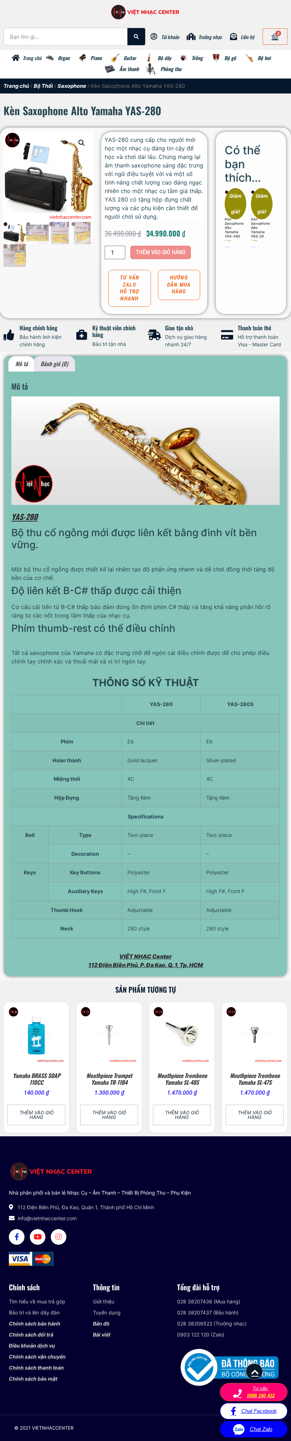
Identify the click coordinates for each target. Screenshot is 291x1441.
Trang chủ (32, 58)
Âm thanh (129, 69)
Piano (96, 58)
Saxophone (71, 86)
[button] (81, 143)
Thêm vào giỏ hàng (160, 252)
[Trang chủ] (15, 58)
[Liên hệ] (233, 36)
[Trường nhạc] (191, 36)
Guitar (129, 58)
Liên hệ (247, 37)
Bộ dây (164, 58)
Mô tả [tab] (21, 363)
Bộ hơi (264, 58)
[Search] (136, 36)
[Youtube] (37, 1237)
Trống (197, 58)
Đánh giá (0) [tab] (54, 363)
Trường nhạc (210, 37)
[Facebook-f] (16, 1237)
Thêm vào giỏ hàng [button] (37, 1115)
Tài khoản (170, 37)
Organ (64, 58)
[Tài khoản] (154, 36)
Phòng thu (170, 69)
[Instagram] (58, 1237)
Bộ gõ (230, 58)
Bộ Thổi (43, 86)
